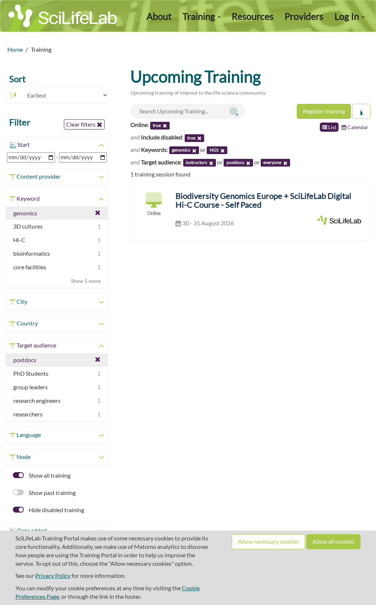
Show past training (52, 492)
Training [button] (199, 16)
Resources (253, 16)
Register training (324, 110)
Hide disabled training (56, 509)
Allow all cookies (333, 541)
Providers (304, 16)
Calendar (357, 127)
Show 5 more (86, 281)
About (159, 16)
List (331, 127)
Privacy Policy (52, 575)
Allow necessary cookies (268, 541)
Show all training (49, 475)
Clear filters (81, 124)
